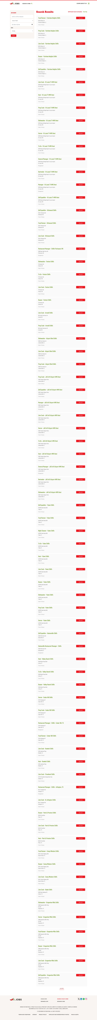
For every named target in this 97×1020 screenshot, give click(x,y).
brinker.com (44, 1001)
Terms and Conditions (24, 1014)
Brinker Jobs (61, 1001)
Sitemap (35, 1014)
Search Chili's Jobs (62, 999)
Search (13, 35)
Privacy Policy (43, 1014)
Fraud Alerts (74, 1014)
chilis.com (44, 999)
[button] (32, 24)
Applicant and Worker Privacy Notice (59, 1014)
